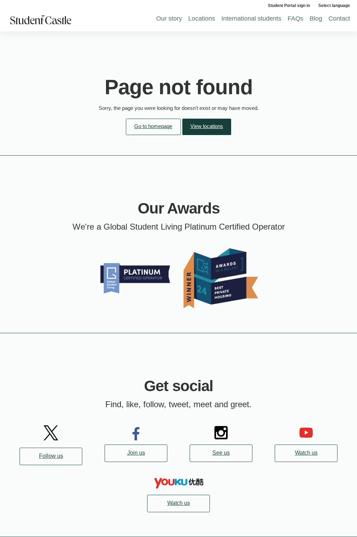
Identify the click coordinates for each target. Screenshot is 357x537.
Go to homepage (153, 126)
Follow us (51, 456)
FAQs (295, 18)
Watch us (306, 453)
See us (221, 453)
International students (251, 18)
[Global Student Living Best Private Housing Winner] (221, 278)
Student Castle (68, 20)
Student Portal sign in (289, 5)
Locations (201, 18)
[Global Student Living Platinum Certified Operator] (136, 278)
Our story (169, 18)
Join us (136, 453)
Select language (334, 5)
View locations (206, 126)
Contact (339, 18)
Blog (316, 18)
